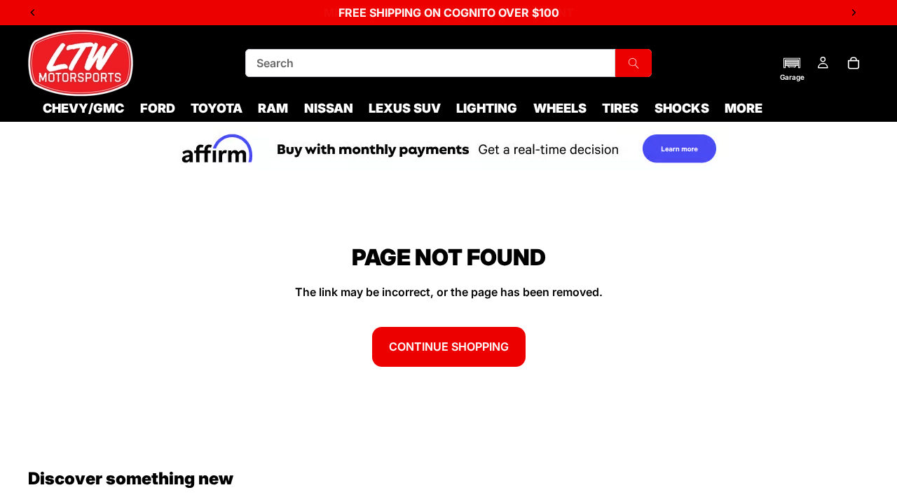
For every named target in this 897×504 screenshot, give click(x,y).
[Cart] (853, 63)
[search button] (633, 63)
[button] (792, 69)
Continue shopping (449, 347)
